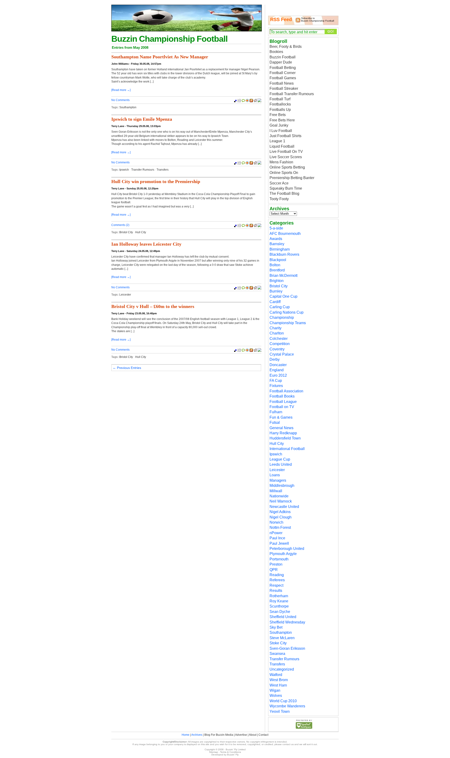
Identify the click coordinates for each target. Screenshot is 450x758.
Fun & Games (281, 417)
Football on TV (282, 407)
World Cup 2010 (283, 701)
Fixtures (276, 386)
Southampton (127, 107)
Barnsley (277, 244)
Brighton (277, 281)
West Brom (279, 680)
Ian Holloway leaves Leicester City (146, 244)
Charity (275, 328)
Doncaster (278, 365)
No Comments (120, 100)
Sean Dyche (280, 612)
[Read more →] (121, 90)
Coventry (277, 349)
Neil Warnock (281, 501)
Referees (277, 580)
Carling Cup (280, 307)
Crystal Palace (282, 354)
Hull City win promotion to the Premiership (155, 181)
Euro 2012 (278, 375)
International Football (287, 449)
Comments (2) (120, 225)
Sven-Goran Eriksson (287, 648)
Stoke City (278, 643)
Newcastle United (284, 507)
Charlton (277, 333)
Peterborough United (287, 549)
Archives (196, 734)
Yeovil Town (280, 711)
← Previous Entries (127, 368)
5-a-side (276, 228)
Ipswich (124, 169)
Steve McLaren (282, 638)
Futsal (275, 422)
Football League (283, 402)
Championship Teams (288, 323)
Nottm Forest (280, 527)
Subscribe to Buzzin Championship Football (317, 19)
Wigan (275, 690)
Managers (278, 480)
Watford (276, 675)
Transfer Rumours (142, 169)
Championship (282, 317)
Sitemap (213, 752)
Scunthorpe (279, 606)
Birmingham (280, 249)
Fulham (276, 412)
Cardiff (275, 302)
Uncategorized (282, 669)
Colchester (279, 339)
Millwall (276, 491)
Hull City (140, 232)
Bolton (275, 265)
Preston (276, 564)
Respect (276, 585)
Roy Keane (279, 601)
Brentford (277, 270)
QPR (274, 570)
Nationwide (279, 496)
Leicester (125, 294)
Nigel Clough (281, 517)
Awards (276, 239)
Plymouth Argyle (283, 554)
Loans (275, 475)
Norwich (276, 522)
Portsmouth (279, 559)
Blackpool (278, 260)
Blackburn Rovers (284, 254)
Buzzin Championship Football (169, 39)
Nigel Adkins (280, 512)
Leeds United (281, 464)
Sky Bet (276, 627)
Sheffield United (283, 617)
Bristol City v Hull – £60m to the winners (152, 306)
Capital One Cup (283, 296)
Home (185, 734)
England (277, 370)
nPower (276, 533)
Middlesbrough (282, 486)
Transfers (163, 169)
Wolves (276, 696)
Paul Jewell (279, 543)
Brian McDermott (283, 276)
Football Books (282, 396)
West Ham (278, 685)
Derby (275, 359)
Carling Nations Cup (287, 312)
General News (281, 428)
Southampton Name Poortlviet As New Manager (159, 56)
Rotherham (279, 596)
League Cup (280, 459)
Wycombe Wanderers (287, 706)
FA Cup (276, 381)
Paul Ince (277, 538)
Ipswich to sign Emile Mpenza (141, 119)
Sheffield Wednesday (287, 622)
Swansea (277, 654)
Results (276, 591)
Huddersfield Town (285, 438)
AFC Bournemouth (285, 234)
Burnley (276, 291)
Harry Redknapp (283, 433)
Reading (277, 575)
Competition (280, 344)
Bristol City (126, 232)
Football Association (286, 391)
